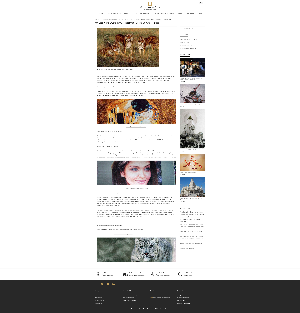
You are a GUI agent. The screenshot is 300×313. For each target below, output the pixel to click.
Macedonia (201, 233)
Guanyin (182, 231)
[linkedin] (115, 285)
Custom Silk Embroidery (129, 300)
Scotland (192, 231)
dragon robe (191, 246)
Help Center (98, 303)
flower (201, 214)
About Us (98, 295)
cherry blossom (198, 246)
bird (185, 231)
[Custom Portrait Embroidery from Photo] (136, 172)
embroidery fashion (197, 229)
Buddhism (186, 224)
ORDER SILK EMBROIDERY (141, 14)
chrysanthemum (183, 248)
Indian (189, 226)
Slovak (186, 236)
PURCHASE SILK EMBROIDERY (118, 14)
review (196, 241)
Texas (193, 243)
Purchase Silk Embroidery (130, 295)
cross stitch (182, 241)
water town (186, 246)
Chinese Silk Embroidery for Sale (123, 234)
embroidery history (187, 217)
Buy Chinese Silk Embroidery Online (136, 127)
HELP (200, 14)
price (203, 238)
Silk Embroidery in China (125, 19)
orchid (192, 248)
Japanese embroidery (193, 224)
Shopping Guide (182, 295)
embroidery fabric (184, 226)
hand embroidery (185, 214)
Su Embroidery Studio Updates (188, 39)
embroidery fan (188, 243)
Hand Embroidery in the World (188, 48)
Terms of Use (134, 308)
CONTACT (190, 14)
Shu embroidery (192, 236)
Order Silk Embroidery (129, 297)
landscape (196, 231)
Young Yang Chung (189, 233)
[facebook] (98, 285)
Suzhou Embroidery (189, 212)
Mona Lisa (182, 243)
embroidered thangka (190, 241)
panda (203, 241)
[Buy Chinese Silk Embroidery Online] (136, 111)
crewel (200, 241)
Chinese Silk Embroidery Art (116, 229)
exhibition (201, 224)
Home (97, 19)
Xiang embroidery (128, 69)
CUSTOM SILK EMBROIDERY (164, 14)
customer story (194, 214)
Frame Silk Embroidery (183, 297)
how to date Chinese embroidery (194, 238)
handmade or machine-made (197, 226)
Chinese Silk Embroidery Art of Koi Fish (188, 172)
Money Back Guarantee (159, 295)
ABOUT (100, 14)
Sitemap (149, 308)
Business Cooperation (183, 303)
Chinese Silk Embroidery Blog (108, 19)
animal (201, 212)
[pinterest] (103, 285)
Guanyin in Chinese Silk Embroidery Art (188, 149)
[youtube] (109, 285)
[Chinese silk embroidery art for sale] (136, 249)
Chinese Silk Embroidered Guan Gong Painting (190, 104)
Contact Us (98, 297)
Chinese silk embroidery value (186, 229)
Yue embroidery (183, 238)
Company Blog (99, 300)
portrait (187, 231)
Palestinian (182, 236)
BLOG (180, 14)
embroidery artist (192, 221)
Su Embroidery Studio (105, 225)
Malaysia (197, 243)
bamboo (189, 248)
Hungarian (196, 233)
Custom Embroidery (137, 229)
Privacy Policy (143, 308)
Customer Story (184, 42)
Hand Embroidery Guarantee (160, 297)
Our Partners (181, 300)
